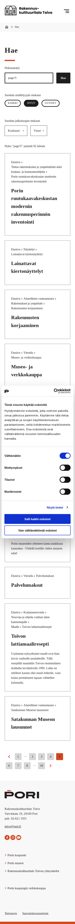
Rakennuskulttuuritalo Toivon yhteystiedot (33, 871)
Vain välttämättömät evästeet (37, 530)
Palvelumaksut (27, 585)
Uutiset (50, 103)
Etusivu (16, 162)
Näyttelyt (29, 249)
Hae (63, 78)
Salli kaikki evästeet (37, 519)
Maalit (15, 626)
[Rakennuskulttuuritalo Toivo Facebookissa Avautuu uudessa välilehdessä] (7, 837)
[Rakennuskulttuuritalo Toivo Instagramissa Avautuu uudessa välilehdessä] (12, 837)
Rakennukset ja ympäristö (27, 303)
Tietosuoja (11, 913)
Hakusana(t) (12, 68)
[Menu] (66, 11)
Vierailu (28, 352)
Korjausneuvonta (34, 612)
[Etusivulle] (28, 11)
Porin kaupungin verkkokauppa (26, 888)
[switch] (65, 468)
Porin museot (15, 863)
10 (41, 765)
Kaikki (13, 103)
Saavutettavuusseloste (35, 913)
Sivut (32, 103)
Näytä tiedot (55, 507)
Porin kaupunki (16, 855)
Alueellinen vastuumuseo (39, 298)
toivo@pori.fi (13, 826)
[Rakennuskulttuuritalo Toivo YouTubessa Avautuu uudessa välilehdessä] (18, 837)
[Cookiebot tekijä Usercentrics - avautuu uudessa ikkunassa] (54, 391)
